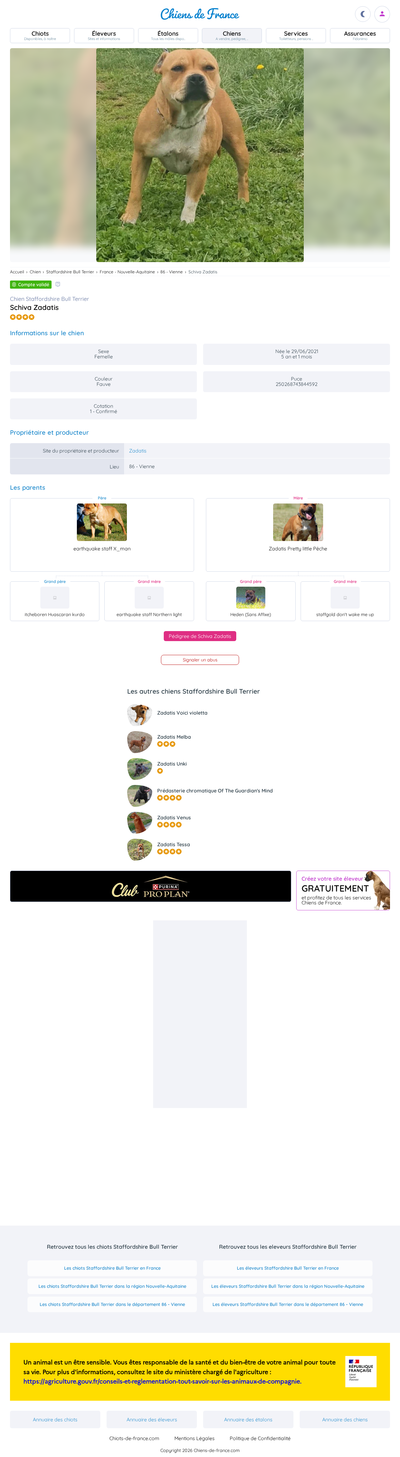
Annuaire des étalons (248, 1419)
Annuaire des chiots (55, 1419)
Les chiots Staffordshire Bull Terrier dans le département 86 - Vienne (112, 1304)
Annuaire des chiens (345, 1419)
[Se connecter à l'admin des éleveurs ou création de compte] (382, 14)
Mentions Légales (194, 1438)
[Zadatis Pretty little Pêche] (298, 522)
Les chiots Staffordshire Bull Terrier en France (112, 1268)
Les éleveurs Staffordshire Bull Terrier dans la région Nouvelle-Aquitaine (287, 1286)
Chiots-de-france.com (134, 1438)
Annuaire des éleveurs (152, 1419)
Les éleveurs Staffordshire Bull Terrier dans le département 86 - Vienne (287, 1304)
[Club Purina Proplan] (150, 886)
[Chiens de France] (200, 14)
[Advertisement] (200, 1014)
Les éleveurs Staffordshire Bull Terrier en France (288, 1268)
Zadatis (138, 451)
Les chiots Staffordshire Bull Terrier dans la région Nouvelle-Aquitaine (112, 1286)
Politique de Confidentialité (260, 1438)
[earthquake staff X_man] (102, 522)
